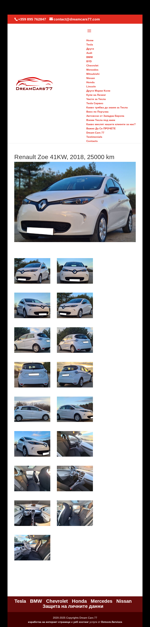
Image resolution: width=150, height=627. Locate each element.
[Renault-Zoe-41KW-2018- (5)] (32, 352)
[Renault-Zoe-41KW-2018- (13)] (32, 491)
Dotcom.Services (111, 621)
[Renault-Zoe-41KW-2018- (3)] (32, 318)
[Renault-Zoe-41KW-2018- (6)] (75, 352)
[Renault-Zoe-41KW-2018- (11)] (32, 456)
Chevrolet (57, 601)
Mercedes (101, 601)
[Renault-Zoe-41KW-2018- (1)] (32, 283)
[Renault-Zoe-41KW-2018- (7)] (32, 387)
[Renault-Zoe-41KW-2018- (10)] (75, 421)
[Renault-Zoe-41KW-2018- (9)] (32, 421)
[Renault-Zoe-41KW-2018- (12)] (75, 456)
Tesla (20, 601)
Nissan (124, 601)
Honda (79, 601)
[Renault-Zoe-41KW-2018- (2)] (75, 283)
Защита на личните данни (73, 606)
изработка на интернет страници (49, 621)
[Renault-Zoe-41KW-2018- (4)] (75, 318)
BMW (36, 601)
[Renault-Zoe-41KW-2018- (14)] (75, 491)
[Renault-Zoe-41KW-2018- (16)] (75, 525)
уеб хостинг (81, 621)
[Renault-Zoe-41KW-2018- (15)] (32, 525)
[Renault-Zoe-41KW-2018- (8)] (75, 387)
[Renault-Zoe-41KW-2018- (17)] (32, 560)
